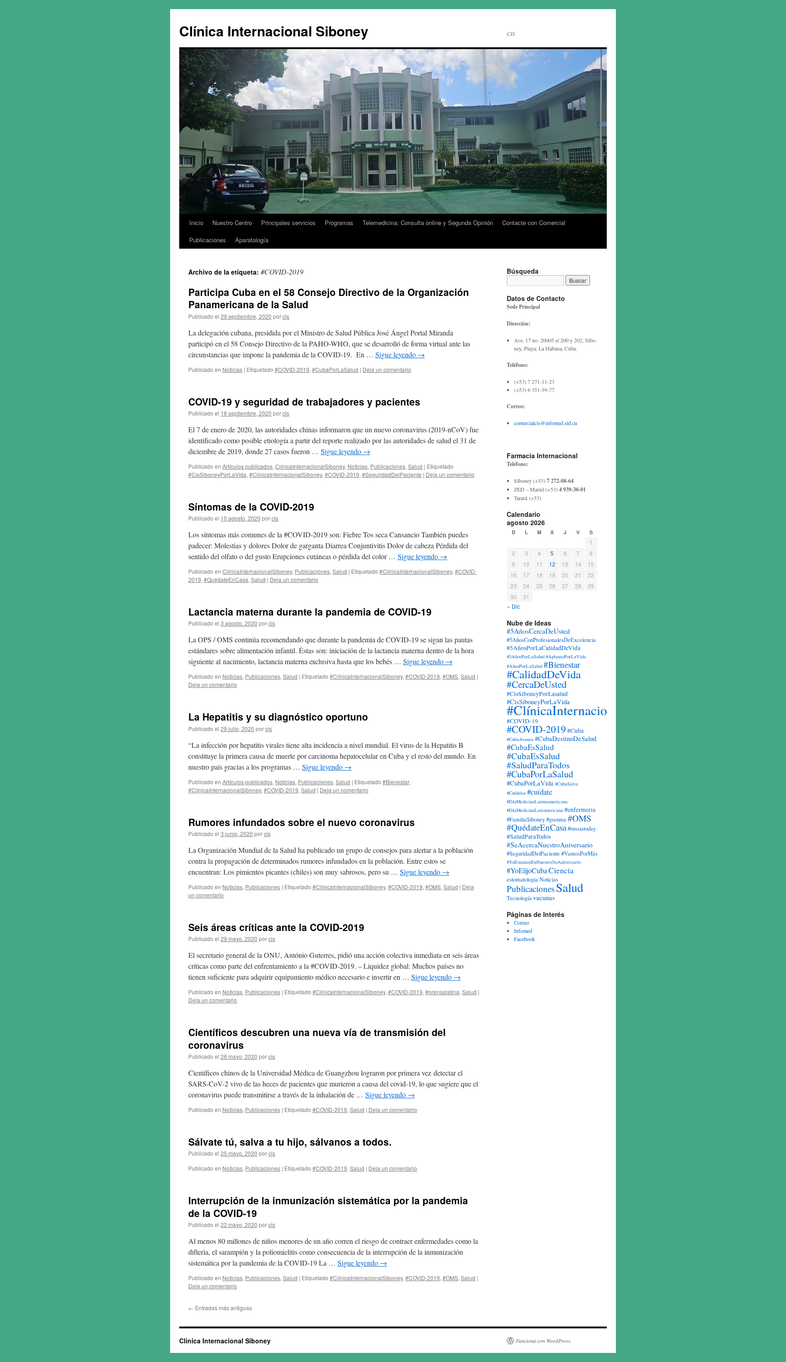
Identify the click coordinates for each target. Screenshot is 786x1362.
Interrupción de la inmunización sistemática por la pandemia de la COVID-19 (328, 1206)
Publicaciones (207, 239)
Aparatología (251, 239)
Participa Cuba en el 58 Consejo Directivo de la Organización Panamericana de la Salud (328, 298)
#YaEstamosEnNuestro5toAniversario (544, 862)
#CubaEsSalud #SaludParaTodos (538, 760)
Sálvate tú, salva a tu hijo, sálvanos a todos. (290, 1141)
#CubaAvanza (520, 739)
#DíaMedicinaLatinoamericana (537, 801)
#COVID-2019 (292, 369)
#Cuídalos (516, 793)
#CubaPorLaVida (530, 783)
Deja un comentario (387, 369)
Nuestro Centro (232, 222)
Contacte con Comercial (533, 222)
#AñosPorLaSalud (524, 666)
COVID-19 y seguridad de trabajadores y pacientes (304, 401)
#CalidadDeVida (544, 673)
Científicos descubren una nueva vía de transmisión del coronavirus (317, 1038)
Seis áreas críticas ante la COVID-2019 (276, 927)
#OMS (450, 676)
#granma (556, 819)
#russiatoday (582, 828)
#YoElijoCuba (527, 871)
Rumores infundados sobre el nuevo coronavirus (301, 822)
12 (552, 564)
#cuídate (539, 791)
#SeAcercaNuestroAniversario (550, 844)
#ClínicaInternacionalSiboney (285, 474)
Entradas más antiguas (220, 1308)
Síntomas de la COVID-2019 (251, 506)
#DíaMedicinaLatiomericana (535, 810)
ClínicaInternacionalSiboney (310, 466)
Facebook (524, 938)
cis (285, 316)
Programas (339, 222)
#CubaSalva (566, 784)
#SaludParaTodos (529, 836)
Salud (415, 466)
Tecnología (519, 897)
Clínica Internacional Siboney (273, 30)
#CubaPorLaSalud (335, 369)
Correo (521, 922)
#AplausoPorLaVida (566, 656)
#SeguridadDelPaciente (392, 474)
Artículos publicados (247, 466)
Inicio (196, 222)
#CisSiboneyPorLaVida (217, 474)
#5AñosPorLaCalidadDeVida (543, 648)
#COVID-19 (522, 721)
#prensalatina (442, 992)
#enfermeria (579, 810)
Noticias (232, 369)
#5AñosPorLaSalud (525, 656)
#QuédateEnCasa (226, 579)
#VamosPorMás (579, 853)
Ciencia (561, 870)
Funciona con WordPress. (544, 1340)
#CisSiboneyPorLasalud (537, 694)
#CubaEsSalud (530, 747)
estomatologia (522, 879)
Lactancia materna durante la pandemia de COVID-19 (310, 611)
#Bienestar (396, 782)
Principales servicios (288, 222)
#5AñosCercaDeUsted (538, 631)
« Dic (513, 606)
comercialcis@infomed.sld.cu (545, 422)
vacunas (544, 897)
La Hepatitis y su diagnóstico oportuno (278, 716)
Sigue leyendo (400, 354)
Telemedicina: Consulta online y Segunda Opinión (428, 222)
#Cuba (575, 730)
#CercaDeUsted (537, 684)
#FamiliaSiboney (526, 819)
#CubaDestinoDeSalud (565, 738)
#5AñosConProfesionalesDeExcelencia (551, 639)
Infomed (523, 930)
